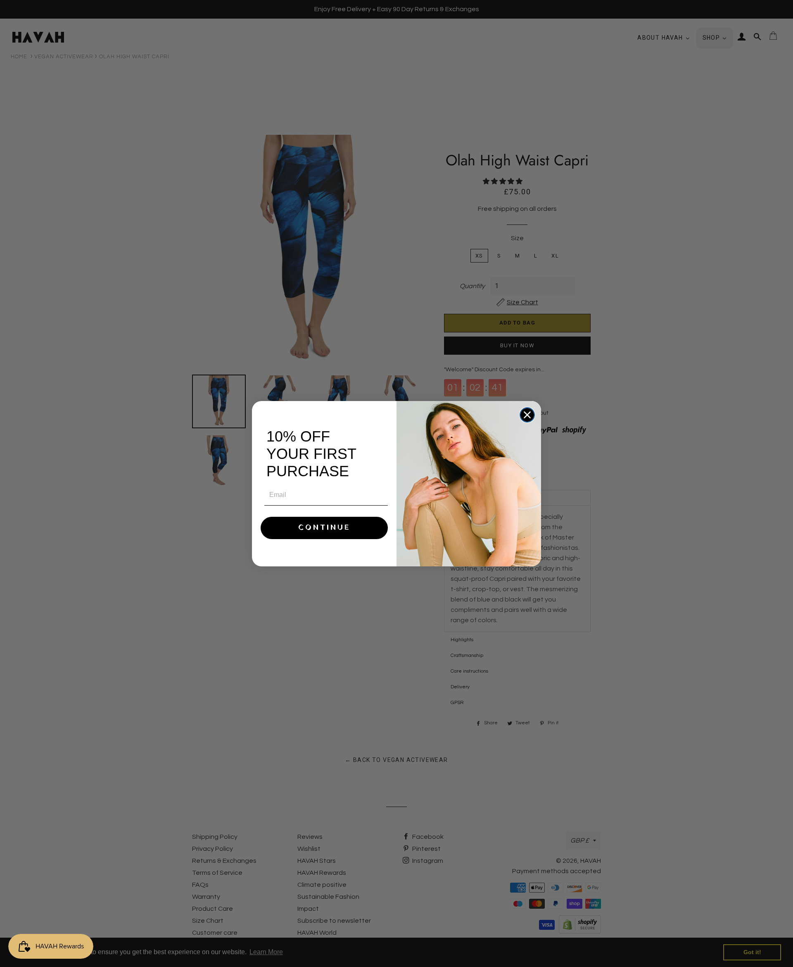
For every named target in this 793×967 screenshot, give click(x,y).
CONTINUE (324, 527)
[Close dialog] (527, 415)
